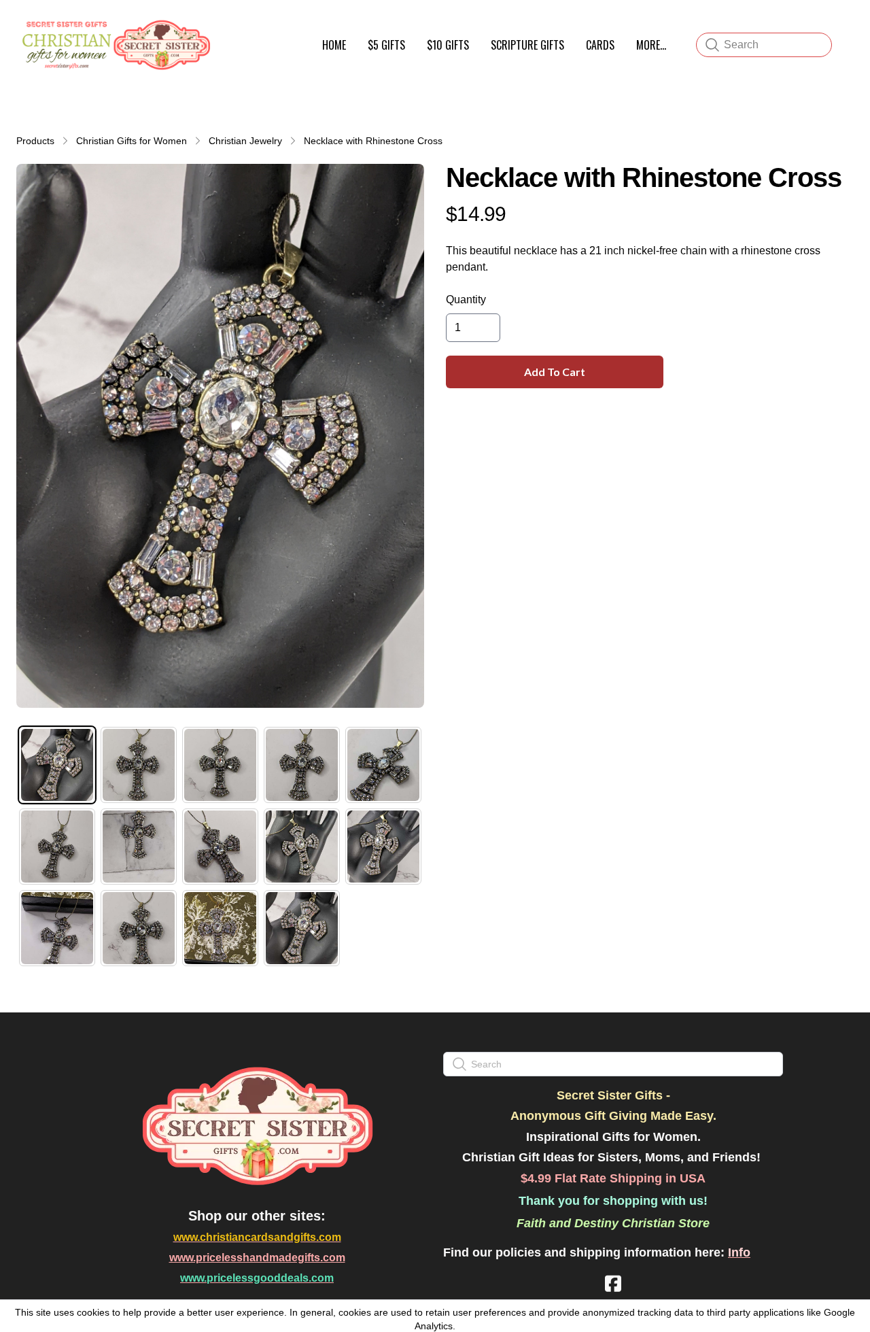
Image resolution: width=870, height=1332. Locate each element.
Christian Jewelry (245, 140)
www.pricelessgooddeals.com (257, 1278)
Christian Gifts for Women (131, 140)
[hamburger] (228, 26)
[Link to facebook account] (613, 1283)
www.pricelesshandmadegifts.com (257, 1257)
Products (35, 140)
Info (739, 1252)
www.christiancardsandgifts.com (257, 1237)
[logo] (114, 45)
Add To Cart (554, 371)
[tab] (57, 765)
